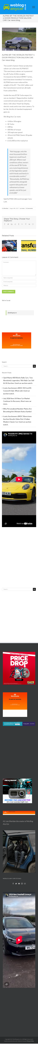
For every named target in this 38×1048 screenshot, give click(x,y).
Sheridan (6, 208)
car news (22, 208)
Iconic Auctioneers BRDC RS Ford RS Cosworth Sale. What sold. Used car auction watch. (17, 391)
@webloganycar (12, 312)
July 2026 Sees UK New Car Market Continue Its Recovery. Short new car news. (17, 401)
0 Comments (29, 208)
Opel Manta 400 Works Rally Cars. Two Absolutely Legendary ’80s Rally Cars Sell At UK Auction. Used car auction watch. (18, 380)
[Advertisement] (19, 561)
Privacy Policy (30, 1041)
